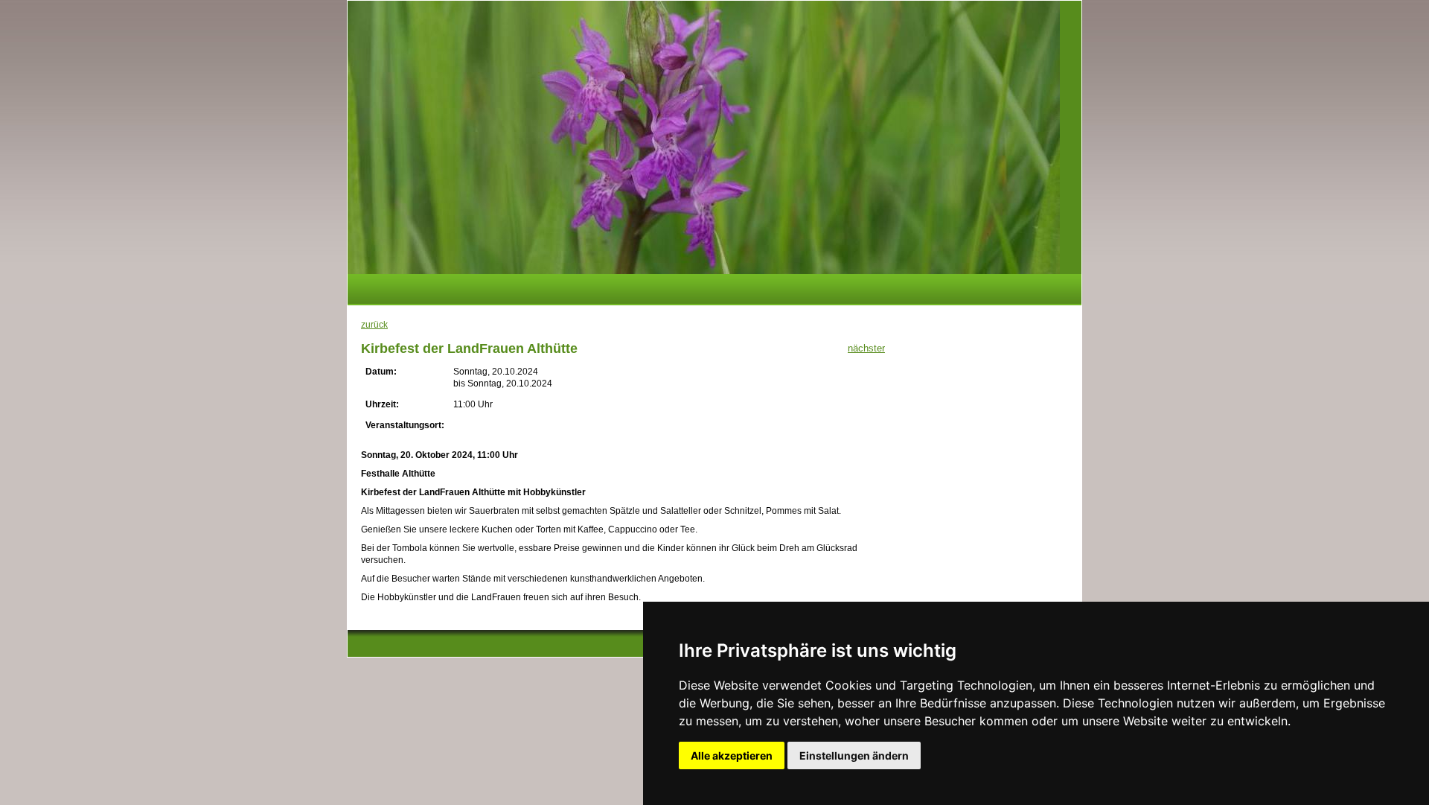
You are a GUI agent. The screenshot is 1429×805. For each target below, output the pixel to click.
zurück (374, 324)
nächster (866, 348)
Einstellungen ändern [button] (854, 755)
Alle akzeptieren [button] (732, 755)
